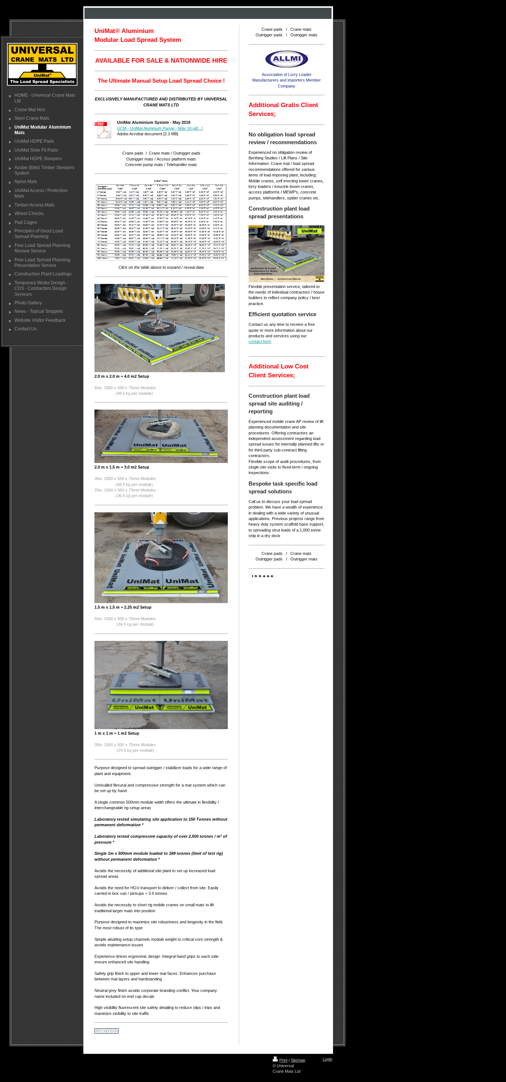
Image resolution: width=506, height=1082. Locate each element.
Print (283, 1060)
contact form (260, 341)
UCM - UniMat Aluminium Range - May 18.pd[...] (160, 128)
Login (327, 1059)
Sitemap (298, 1060)
